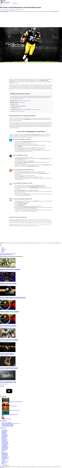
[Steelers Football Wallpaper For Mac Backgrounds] (8, 295)
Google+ (9, 253)
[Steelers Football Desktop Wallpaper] (8, 337)
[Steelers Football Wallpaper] (8, 351)
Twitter (1, 253)
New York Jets (4, 450)
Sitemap (3, 463)
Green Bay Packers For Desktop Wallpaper (15, 401)
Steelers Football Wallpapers (10, 9)
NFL (2, 451)
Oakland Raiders (4, 452)
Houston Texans (4, 440)
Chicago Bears (4, 434)
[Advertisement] (29, 19)
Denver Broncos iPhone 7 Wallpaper (7, 426)
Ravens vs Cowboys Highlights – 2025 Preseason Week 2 (11, 423)
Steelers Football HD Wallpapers (8, 325)
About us (3, 459)
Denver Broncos (4, 437)
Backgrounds (4, 249)
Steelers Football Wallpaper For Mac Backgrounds (12, 297)
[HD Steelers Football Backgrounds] (31, 44)
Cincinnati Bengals (5, 435)
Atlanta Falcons (4, 430)
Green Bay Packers (5, 439)
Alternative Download (8, 254)
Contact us (3, 460)
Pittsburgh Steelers (5, 454)
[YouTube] (9, 394)
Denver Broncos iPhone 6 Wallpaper (7, 425)
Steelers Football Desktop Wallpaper (9, 339)
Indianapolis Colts (4, 441)
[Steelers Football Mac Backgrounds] (8, 365)
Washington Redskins (5, 458)
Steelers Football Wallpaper (7, 353)
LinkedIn (12, 253)
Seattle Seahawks (4, 456)
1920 (2, 248)
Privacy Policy (4, 462)
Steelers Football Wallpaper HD (8, 382)
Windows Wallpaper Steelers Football (9, 311)
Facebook (3, 253)
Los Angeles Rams (5, 444)
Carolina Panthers (4, 433)
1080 (2, 247)
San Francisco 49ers (5, 455)
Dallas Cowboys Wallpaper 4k (6, 422)
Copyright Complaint (5, 461)
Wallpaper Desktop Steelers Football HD (10, 269)
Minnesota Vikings (5, 446)
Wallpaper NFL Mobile (7, 418)
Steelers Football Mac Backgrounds (9, 368)
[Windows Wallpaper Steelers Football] (8, 309)
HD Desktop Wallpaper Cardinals (14, 410)
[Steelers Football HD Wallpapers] (8, 323)
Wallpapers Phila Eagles (13, 405)
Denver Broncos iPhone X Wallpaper (7, 424)
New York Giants (4, 449)
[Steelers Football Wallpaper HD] (8, 379)
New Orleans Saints (5, 448)
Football (3, 250)
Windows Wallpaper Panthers (13, 414)
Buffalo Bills (4, 432)
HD (2, 251)
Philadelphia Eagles (5, 453)
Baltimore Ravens (4, 431)
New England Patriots (5, 447)
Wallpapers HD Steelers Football (8, 283)
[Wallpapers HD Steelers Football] (8, 281)
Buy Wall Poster (2, 254)
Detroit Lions (4, 438)
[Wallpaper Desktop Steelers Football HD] (8, 267)
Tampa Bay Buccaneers (5, 457)
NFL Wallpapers (14, 3)
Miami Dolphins (4, 445)
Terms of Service (4, 464)
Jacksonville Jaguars (5, 442)
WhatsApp (6, 253)
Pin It (15, 253)
